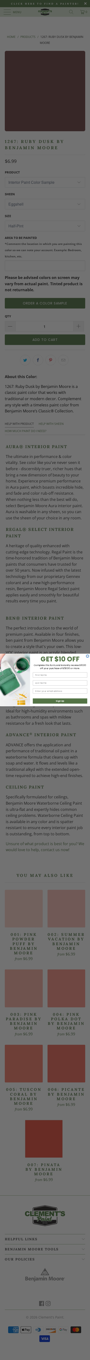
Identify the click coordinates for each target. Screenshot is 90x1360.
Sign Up (60, 700)
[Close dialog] (87, 656)
